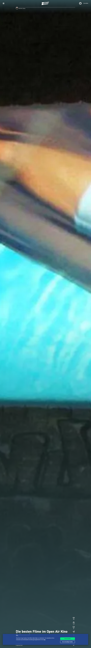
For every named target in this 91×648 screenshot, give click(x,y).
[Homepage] (45, 3)
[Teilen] (73, 631)
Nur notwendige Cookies (67, 641)
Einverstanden (68, 638)
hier (45, 639)
